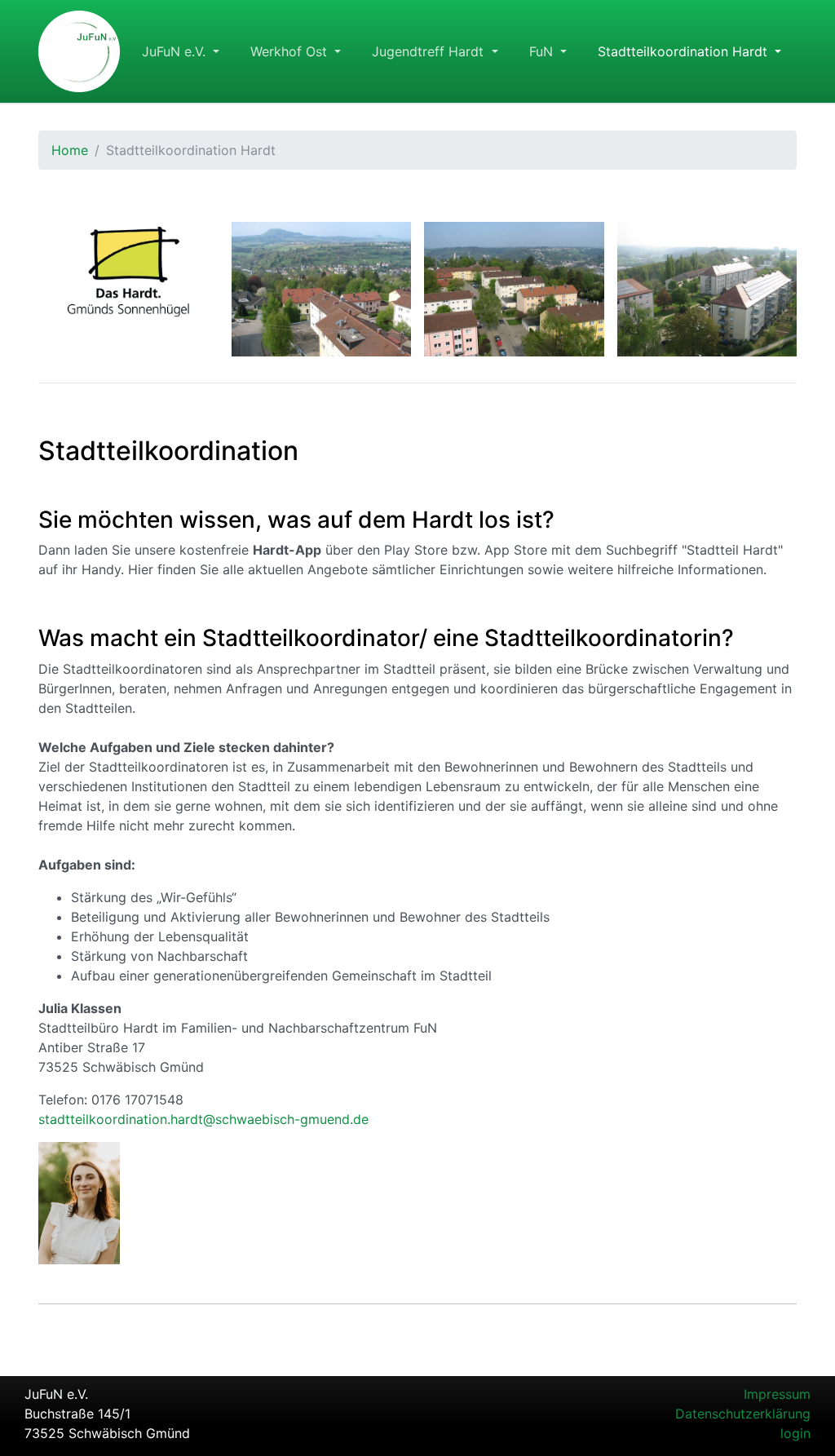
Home (69, 150)
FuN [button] (543, 51)
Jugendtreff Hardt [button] (430, 51)
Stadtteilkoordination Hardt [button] (684, 51)
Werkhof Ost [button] (290, 51)
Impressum (777, 1394)
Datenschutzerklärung (743, 1413)
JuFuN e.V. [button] (176, 51)
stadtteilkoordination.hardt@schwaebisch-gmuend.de (203, 1119)
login (795, 1433)
